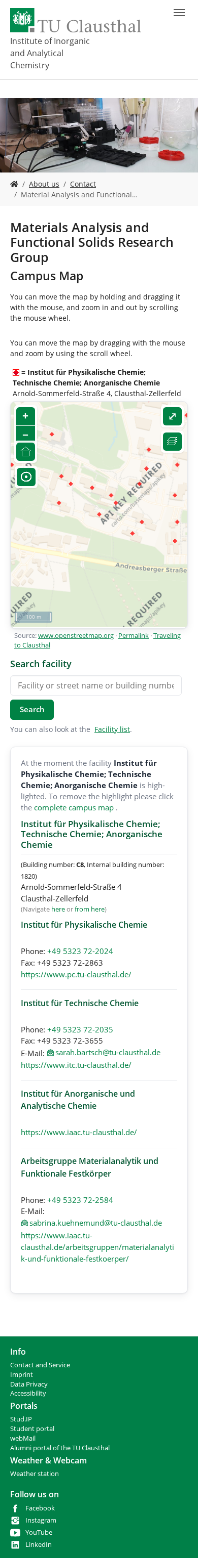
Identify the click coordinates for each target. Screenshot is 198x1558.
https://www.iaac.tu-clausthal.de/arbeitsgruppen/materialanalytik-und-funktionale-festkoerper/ (97, 1247)
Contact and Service (40, 1365)
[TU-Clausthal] (75, 20)
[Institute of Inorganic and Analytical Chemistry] (14, 184)
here (58, 909)
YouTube (38, 1532)
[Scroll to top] (177, 1537)
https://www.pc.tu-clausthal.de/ (76, 974)
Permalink (133, 635)
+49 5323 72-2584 (80, 1200)
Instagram (40, 1520)
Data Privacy (29, 1384)
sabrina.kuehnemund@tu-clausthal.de (95, 1223)
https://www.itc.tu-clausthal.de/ (76, 1065)
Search (32, 709)
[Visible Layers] (172, 441)
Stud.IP (21, 1419)
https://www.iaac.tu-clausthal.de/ (79, 1132)
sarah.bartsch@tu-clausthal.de (107, 1052)
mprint (22, 1374)
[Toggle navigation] (179, 12)
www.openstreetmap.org (76, 635)
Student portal (32, 1428)
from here (90, 909)
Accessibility (28, 1393)
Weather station (34, 1473)
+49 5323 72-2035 (80, 1029)
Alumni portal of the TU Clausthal (60, 1448)
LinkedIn (38, 1544)
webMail (23, 1438)
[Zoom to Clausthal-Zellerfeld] (25, 452)
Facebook (40, 1508)
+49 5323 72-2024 (80, 951)
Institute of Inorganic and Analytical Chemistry (50, 53)
